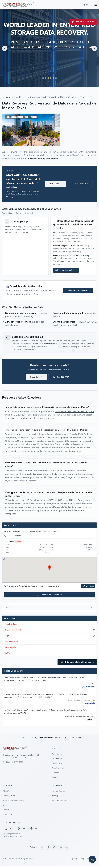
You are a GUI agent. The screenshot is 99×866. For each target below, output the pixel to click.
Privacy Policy (8, 814)
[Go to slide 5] (53, 78)
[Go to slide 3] (48, 78)
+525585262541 (14, 536)
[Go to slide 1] (43, 78)
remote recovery (82, 255)
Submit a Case (11, 624)
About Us (6, 791)
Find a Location (11, 642)
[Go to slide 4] (51, 78)
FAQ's (7, 653)
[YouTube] (66, 847)
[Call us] (92, 859)
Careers (6, 810)
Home (8, 97)
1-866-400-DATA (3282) (14, 762)
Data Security (10, 647)
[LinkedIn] (60, 847)
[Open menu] (95, 4)
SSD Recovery (57, 763)
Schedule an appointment (78, 290)
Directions (89, 586)
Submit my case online (64, 270)
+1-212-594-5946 (73, 738)
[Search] (91, 5)
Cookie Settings (78, 859)
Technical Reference (59, 791)
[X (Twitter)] (42, 847)
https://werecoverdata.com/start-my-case (74, 412)
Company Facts (9, 796)
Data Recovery (57, 754)
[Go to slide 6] (56, 78)
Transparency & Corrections (13, 800)
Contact (55, 777)
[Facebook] (48, 847)
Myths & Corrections (59, 800)
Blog (5, 805)
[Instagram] (54, 847)
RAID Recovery (57, 759)
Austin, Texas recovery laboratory (46, 344)
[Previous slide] (4, 48)
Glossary (55, 796)
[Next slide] (94, 48)
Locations (55, 773)
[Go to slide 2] (45, 78)
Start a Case (54, 184)
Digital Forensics (58, 768)
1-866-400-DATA (81, 184)
